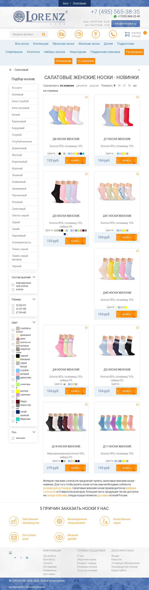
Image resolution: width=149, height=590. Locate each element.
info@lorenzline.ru (125, 23)
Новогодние (78, 52)
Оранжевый (19, 188)
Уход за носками (87, 570)
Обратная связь (86, 559)
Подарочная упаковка (105, 52)
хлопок (19, 289)
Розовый (17, 202)
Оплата (47, 563)
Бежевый (17, 94)
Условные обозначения (125, 563)
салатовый (23, 386)
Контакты (49, 559)
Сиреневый (19, 235)
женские (20, 438)
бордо (23, 401)
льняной (24, 415)
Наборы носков (54, 52)
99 (129, 85)
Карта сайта (118, 570)
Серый (16, 222)
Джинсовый (19, 148)
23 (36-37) (21, 305)
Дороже (94, 85)
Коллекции (40, 43)
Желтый (17, 155)
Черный (16, 266)
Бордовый (18, 128)
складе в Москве (57, 495)
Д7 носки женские (117, 139)
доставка (102, 495)
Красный (17, 168)
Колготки (33, 52)
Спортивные (14, 52)
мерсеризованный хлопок (23, 284)
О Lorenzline (86, 61)
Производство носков (124, 566)
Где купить (49, 555)
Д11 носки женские (117, 446)
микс (22, 338)
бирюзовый (23, 421)
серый (23, 363)
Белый (16, 114)
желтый (24, 391)
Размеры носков (87, 566)
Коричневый (19, 161)
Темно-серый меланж (20, 257)
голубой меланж (23, 330)
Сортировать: (51, 85)
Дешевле (81, 85)
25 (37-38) (21, 309)
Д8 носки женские (66, 139)
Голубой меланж (22, 141)
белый (23, 366)
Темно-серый (20, 249)
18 (119, 85)
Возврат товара (86, 563)
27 (124, 85)
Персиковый (19, 195)
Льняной (17, 175)
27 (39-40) (21, 312)
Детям (108, 43)
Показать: (107, 85)
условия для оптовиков (57, 488)
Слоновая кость (21, 242)
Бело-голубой (20, 101)
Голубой (17, 134)
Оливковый (19, 181)
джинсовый (23, 379)
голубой (24, 370)
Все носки (22, 43)
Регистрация (79, 3)
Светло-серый (20, 215)
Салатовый (18, 208)
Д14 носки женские (66, 446)
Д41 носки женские (117, 216)
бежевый (25, 359)
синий (23, 412)
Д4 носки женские (66, 369)
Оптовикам (63, 61)
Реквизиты (49, 570)
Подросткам (125, 43)
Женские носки (89, 43)
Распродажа (134, 52)
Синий (15, 228)
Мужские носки (63, 43)
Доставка (49, 574)
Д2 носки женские (117, 369)
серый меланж (23, 351)
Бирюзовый (19, 121)
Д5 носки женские (66, 216)
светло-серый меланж (23, 344)
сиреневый (23, 396)
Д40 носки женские (117, 292)
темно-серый (23, 407)
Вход (65, 3)
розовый (24, 374)
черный (24, 356)
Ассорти (17, 87)
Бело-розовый (20, 107)
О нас (80, 555)
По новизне (67, 85)
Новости (116, 559)
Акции (115, 555)
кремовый (25, 335)
